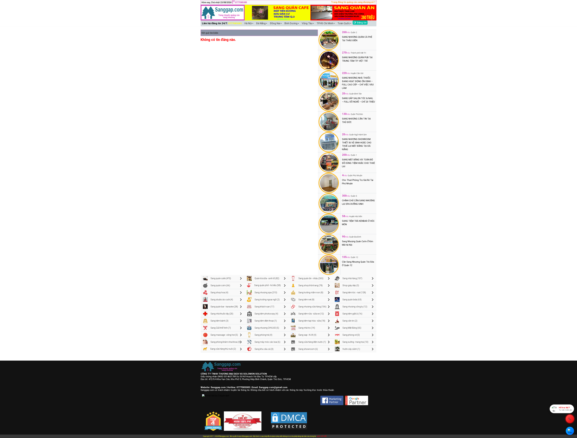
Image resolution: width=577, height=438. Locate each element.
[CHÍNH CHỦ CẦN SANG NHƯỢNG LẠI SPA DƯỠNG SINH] (329, 203)
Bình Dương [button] (291, 23)
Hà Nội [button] (248, 23)
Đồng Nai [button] (275, 23)
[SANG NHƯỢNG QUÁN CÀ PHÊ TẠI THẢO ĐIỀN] (329, 39)
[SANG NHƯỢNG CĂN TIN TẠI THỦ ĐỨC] (329, 121)
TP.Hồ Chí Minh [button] (325, 23)
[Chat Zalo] (570, 431)
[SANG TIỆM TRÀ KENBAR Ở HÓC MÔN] (329, 223)
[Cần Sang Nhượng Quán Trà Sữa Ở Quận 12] (329, 264)
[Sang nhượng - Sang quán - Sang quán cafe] (223, 12)
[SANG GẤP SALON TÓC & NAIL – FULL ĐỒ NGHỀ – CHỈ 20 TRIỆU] (329, 101)
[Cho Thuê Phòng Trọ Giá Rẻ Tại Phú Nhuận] (329, 182)
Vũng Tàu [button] (307, 23)
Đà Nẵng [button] (261, 23)
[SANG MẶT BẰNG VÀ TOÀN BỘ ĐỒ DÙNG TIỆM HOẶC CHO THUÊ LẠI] (329, 162)
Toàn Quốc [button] (343, 23)
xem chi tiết (322, 436)
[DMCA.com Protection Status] (289, 418)
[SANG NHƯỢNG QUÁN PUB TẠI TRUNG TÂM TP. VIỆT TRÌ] (329, 60)
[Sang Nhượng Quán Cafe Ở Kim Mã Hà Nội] (329, 244)
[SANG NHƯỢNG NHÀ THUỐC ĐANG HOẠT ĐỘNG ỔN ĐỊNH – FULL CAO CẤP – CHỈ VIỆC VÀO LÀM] (329, 80)
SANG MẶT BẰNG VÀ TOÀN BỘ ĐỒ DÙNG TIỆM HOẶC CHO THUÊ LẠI (358, 163)
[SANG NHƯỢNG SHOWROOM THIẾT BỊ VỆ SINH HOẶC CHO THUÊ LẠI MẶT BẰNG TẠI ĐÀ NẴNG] (329, 142)
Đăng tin (361, 22)
